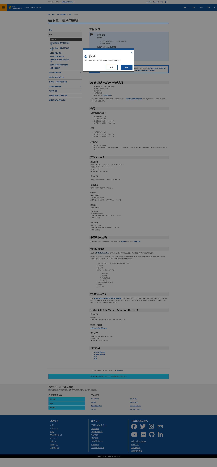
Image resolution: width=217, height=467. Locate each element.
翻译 (126, 67)
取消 (111, 67)
